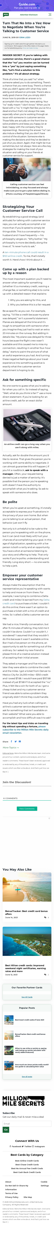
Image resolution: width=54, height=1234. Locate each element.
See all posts (27, 1077)
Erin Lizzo (24, 37)
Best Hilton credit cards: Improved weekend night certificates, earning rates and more (25, 968)
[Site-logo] (6, 14)
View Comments (27, 809)
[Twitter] (16, 741)
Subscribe (9, 1113)
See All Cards (27, 997)
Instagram (40, 1146)
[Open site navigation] (49, 15)
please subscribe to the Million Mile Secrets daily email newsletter (26, 729)
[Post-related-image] (27, 887)
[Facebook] (11, 741)
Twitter (28, 1146)
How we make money (30, 48)
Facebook (16, 1146)
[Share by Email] (20, 741)
